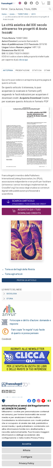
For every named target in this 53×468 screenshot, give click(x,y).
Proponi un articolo (26, 280)
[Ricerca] (50, 9)
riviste (12, 14)
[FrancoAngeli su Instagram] (10, 392)
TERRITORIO (23, 14)
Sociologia (11, 294)
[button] (19, 3)
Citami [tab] (47, 70)
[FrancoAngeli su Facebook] (3, 392)
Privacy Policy (26, 463)
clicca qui (23, 60)
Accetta (26, 443)
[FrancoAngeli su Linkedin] (6, 392)
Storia (9, 299)
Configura (26, 456)
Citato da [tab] (37, 70)
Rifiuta (26, 450)
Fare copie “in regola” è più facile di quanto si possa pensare (28, 331)
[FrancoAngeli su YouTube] (13, 392)
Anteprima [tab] (8, 70)
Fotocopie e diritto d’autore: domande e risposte (30, 322)
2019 (33, 14)
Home (4, 14)
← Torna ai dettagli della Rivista (18, 269)
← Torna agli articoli (12, 274)
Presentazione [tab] (22, 70)
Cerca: (4, 9)
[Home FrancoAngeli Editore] (8, 3)
